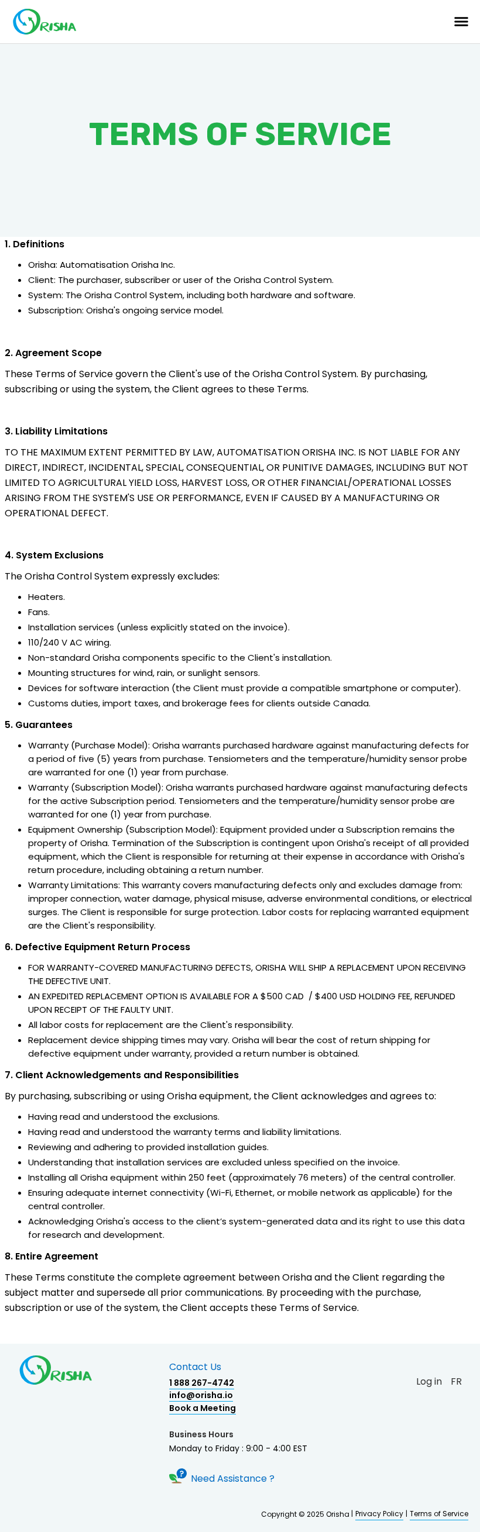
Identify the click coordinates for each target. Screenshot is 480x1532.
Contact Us (195, 1367)
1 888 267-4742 (201, 1383)
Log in (429, 1381)
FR (456, 1381)
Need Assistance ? (233, 1479)
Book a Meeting (202, 1408)
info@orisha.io (201, 1395)
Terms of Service (439, 1514)
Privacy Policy (379, 1514)
